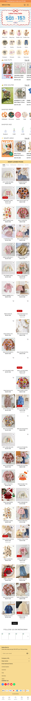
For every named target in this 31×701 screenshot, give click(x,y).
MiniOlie (17, 693)
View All (27, 60)
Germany (4, 675)
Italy (3, 672)
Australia (4, 669)
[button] (27, 4)
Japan (3, 678)
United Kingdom (5, 666)
